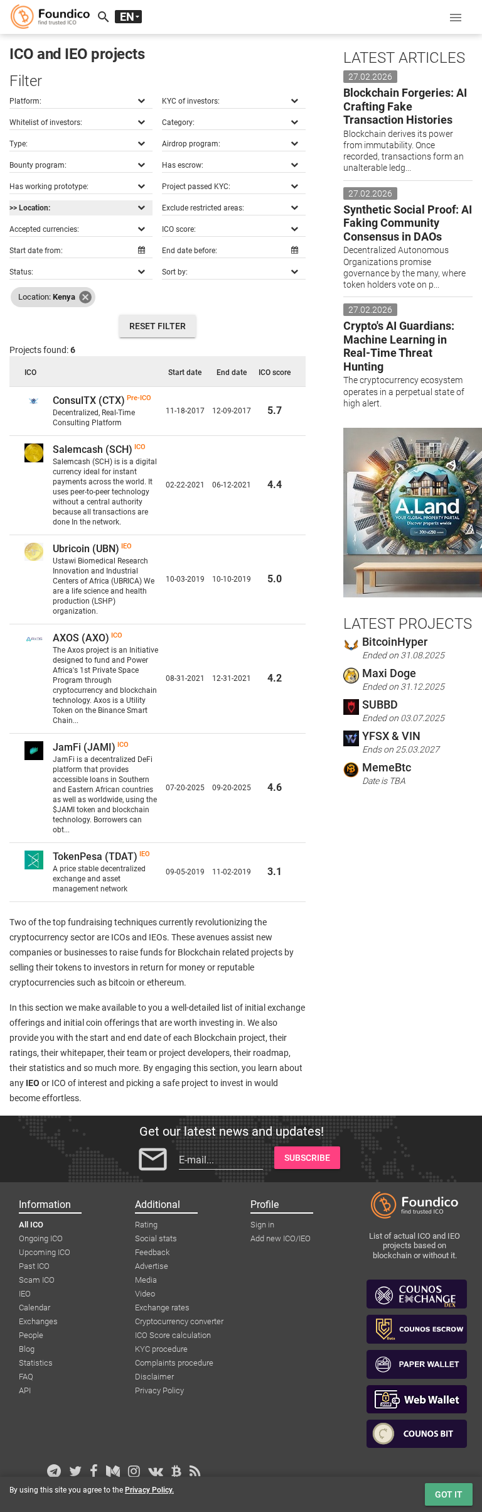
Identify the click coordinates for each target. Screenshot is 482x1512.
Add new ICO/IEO (280, 1238)
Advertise (151, 1266)
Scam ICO (37, 1280)
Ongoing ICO (41, 1238)
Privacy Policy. (149, 1490)
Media (146, 1280)
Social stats (156, 1238)
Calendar (34, 1307)
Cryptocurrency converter (179, 1321)
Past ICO (34, 1266)
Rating (146, 1224)
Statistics (36, 1363)
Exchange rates (162, 1307)
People (31, 1335)
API (25, 1390)
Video (145, 1293)
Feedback (152, 1252)
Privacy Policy (159, 1390)
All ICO (31, 1224)
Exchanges (38, 1321)
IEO (25, 1293)
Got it (449, 1494)
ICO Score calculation (173, 1335)
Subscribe (307, 1158)
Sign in (262, 1224)
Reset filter (157, 326)
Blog (27, 1349)
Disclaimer (154, 1376)
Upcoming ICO (44, 1252)
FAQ (26, 1376)
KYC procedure (161, 1349)
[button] (456, 17)
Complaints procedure (174, 1363)
